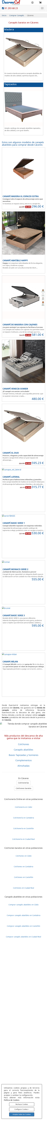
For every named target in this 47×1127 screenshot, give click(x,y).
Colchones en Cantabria (23, 866)
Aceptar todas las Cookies (22, 1114)
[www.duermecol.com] (11, 2)
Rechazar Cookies (22, 1104)
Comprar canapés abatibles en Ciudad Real (23, 936)
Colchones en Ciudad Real (23, 888)
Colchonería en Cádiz (23, 807)
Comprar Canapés (16, 15)
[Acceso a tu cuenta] (32, 2)
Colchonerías (23, 783)
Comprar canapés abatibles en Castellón (23, 926)
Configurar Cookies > (21, 1109)
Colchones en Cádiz (23, 856)
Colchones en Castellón (23, 877)
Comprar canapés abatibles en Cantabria (23, 915)
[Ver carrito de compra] (40, 2)
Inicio (4, 15)
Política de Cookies (11, 1100)
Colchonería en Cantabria (23, 818)
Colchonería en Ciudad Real (23, 839)
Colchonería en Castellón (23, 828)
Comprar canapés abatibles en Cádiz (23, 904)
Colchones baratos (23, 788)
